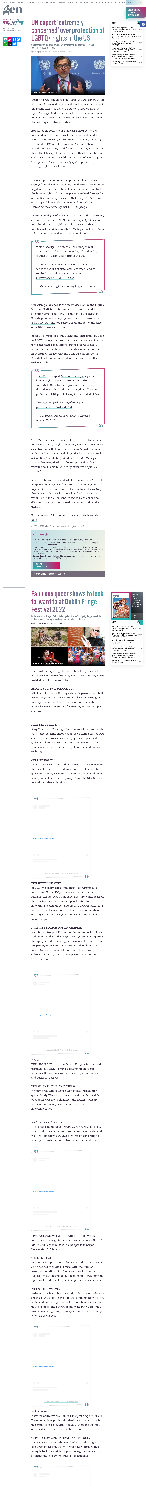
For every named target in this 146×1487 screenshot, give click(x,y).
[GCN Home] (13, 10)
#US (64, 574)
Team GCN (62, 623)
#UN (59, 574)
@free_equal (76, 403)
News (12, 2)
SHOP (46, 2)
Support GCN (72, 2)
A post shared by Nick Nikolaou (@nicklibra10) (60, 1226)
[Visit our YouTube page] (112, 2)
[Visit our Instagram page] (99, 2)
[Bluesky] (14, 44)
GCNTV (52, 2)
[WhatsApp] (5, 44)
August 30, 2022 (85, 286)
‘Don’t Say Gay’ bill (43, 323)
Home (6, 2)
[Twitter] (19, 39)
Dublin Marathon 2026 (35, 2)
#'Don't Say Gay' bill (40, 574)
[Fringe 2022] (68, 646)
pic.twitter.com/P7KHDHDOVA (55, 278)
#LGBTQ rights (52, 574)
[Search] (140, 2)
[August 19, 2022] (120, 605)
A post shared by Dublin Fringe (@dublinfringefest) (61, 874)
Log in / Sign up (120, 2)
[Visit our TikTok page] (102, 2)
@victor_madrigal (72, 376)
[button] (143, 24)
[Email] (5, 39)
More (92, 2)
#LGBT (61, 381)
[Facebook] (14, 39)
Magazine (20, 2)
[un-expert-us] (68, 75)
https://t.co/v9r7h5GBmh (52, 403)
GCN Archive (61, 2)
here (34, 520)
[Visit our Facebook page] (109, 2)
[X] (10, 44)
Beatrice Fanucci (66, 52)
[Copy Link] (10, 39)
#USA (42, 376)
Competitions (84, 2)
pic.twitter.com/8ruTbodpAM (54, 407)
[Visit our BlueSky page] (105, 2)
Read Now (134, 616)
